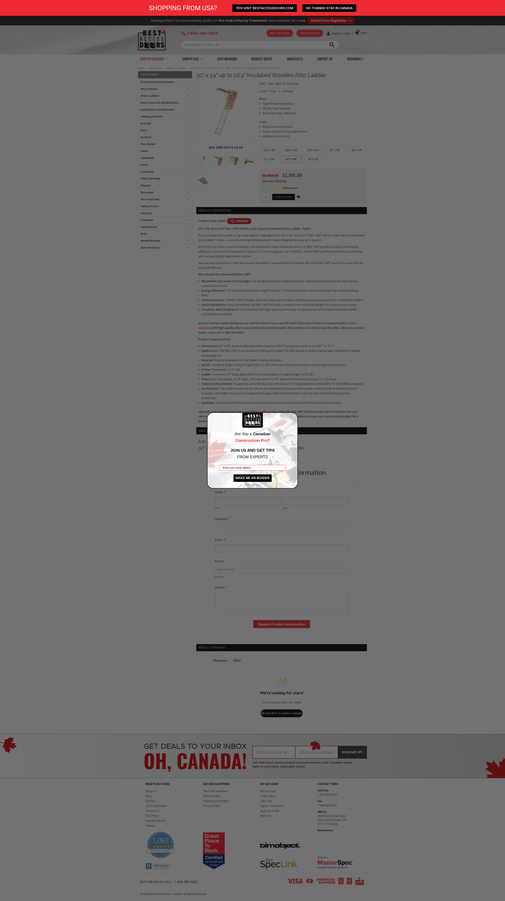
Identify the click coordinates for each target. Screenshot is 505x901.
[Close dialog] (294, 416)
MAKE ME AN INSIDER (253, 478)
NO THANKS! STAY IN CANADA (329, 8)
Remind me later (252, 485)
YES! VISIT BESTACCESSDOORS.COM (264, 8)
